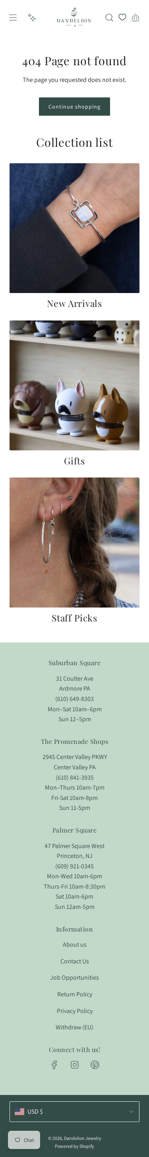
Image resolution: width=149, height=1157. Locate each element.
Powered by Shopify (74, 1146)
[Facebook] (54, 1064)
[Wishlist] (122, 17)
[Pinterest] (94, 1064)
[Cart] (135, 17)
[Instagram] (74, 1064)
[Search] (109, 17)
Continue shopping (74, 106)
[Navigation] (12, 17)
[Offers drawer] (31, 17)
